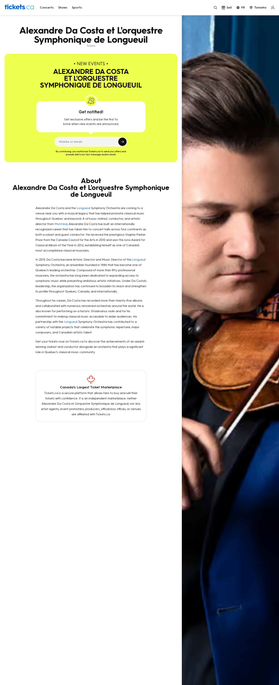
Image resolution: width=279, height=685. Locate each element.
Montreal (60, 224)
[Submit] (122, 142)
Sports (77, 7)
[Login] (272, 7)
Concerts (47, 7)
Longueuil (83, 208)
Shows (62, 7)
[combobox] (257, 7)
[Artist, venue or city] (215, 7)
